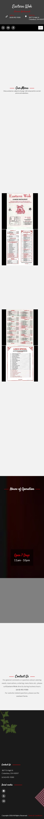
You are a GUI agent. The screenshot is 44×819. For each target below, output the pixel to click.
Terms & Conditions (35, 815)
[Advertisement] (22, 59)
